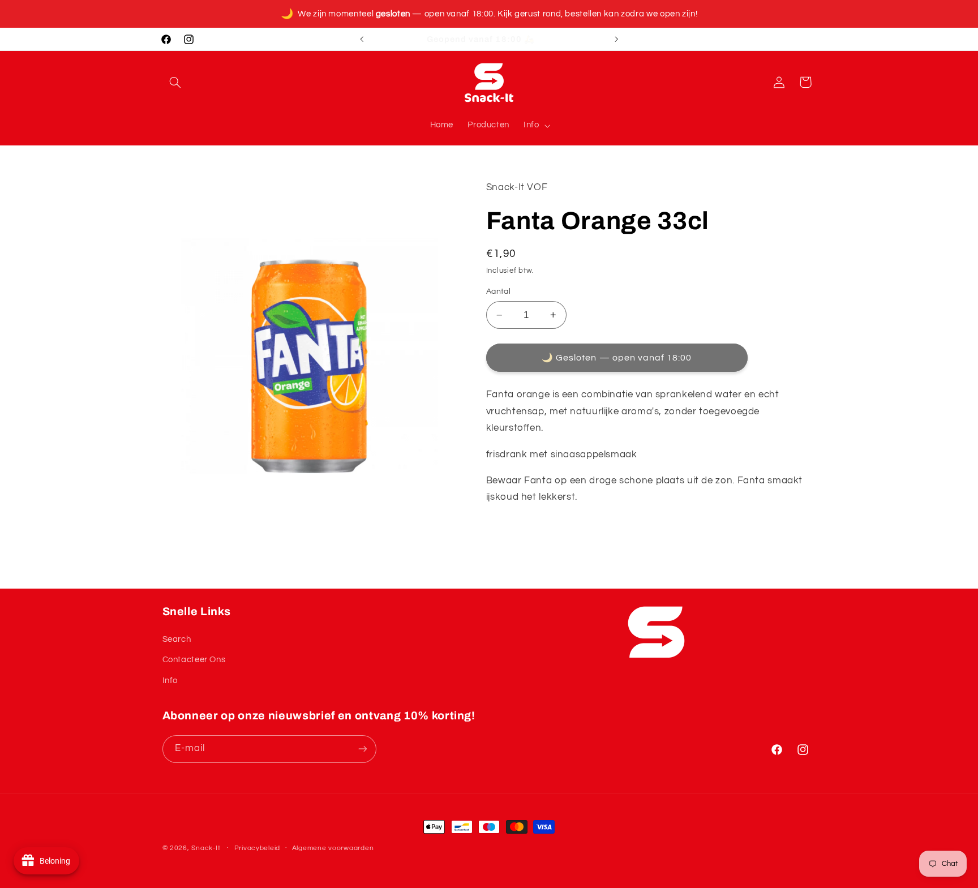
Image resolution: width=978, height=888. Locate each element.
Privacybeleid (257, 848)
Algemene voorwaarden (333, 848)
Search (176, 639)
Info (170, 680)
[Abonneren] (362, 749)
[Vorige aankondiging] (361, 39)
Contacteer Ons (194, 659)
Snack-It (205, 848)
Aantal (498, 292)
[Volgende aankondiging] (616, 39)
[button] (175, 82)
